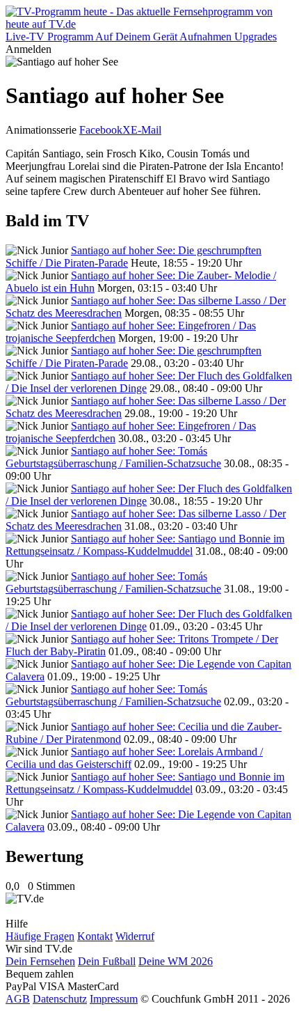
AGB (18, 999)
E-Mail (146, 130)
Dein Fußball (107, 961)
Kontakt (95, 936)
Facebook (100, 130)
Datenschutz (60, 999)
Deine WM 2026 (175, 961)
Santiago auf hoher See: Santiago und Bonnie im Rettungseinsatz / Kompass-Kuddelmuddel (145, 545)
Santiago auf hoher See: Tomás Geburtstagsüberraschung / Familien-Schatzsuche (113, 457)
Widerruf (134, 936)
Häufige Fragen (40, 936)
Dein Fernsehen (40, 961)
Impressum (114, 999)
